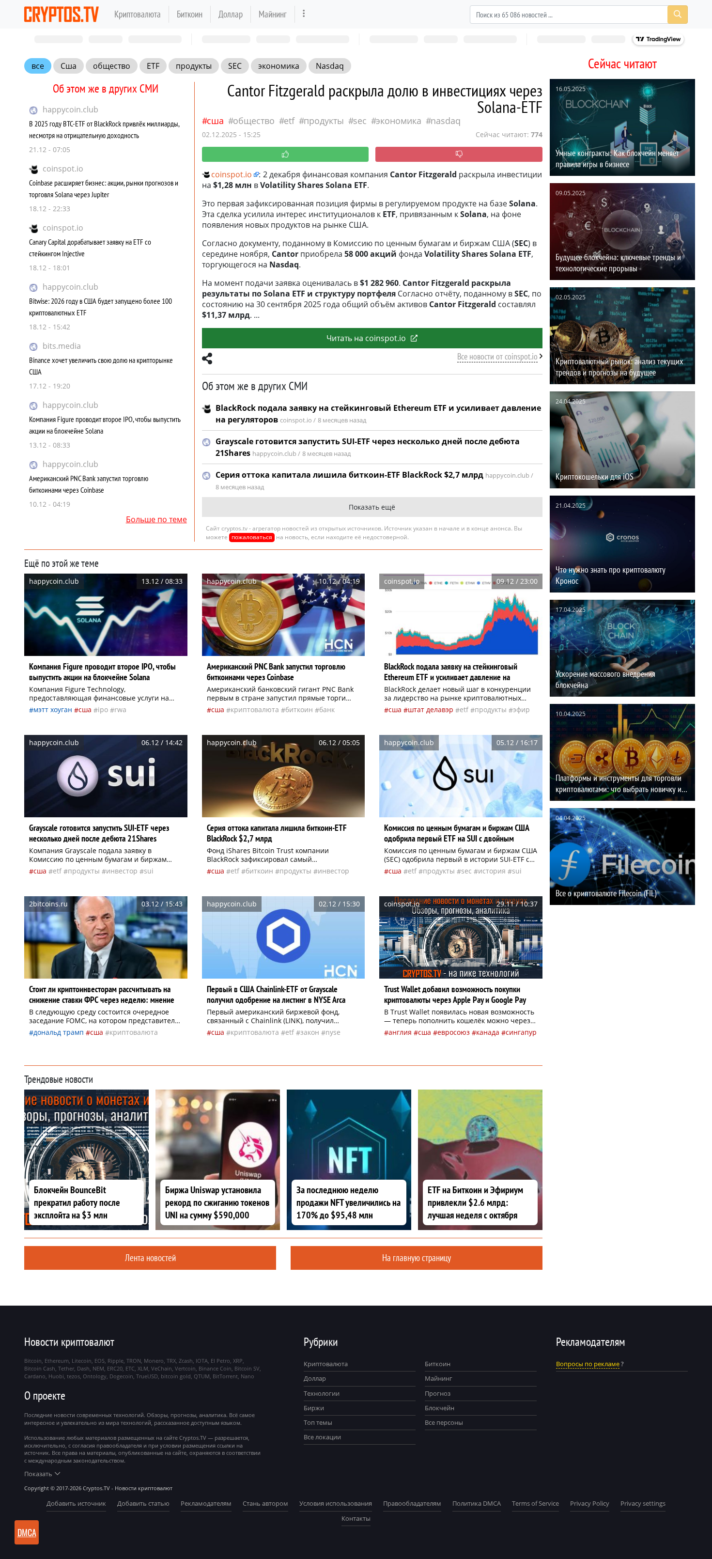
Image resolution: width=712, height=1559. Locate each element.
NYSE (333, 1032)
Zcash (186, 1360)
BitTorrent (225, 1376)
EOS (99, 1360)
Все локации (322, 1437)
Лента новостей (150, 1257)
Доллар (230, 14)
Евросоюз (453, 1032)
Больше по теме (156, 519)
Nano (247, 1376)
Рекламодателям (206, 1503)
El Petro (220, 1360)
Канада (487, 1032)
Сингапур (521, 1032)
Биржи (314, 1407)
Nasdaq (330, 66)
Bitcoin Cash (39, 1368)
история (492, 870)
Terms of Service (535, 1503)
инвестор (122, 870)
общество (111, 66)
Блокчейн (439, 1407)
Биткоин (189, 14)
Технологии (322, 1393)
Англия (400, 1032)
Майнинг (273, 14)
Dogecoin (121, 1376)
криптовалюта (255, 709)
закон (309, 1032)
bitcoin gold (176, 1376)
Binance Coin (215, 1368)
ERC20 (115, 1368)
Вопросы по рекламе (587, 1363)
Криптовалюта (137, 14)
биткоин (299, 709)
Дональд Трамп (58, 1032)
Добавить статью (143, 1503)
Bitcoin (33, 1360)
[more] (304, 14)
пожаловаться (252, 537)
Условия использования (335, 1503)
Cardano (35, 1376)
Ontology (95, 1376)
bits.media (62, 346)
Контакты (356, 1518)
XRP (238, 1360)
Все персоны (444, 1422)
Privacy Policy (589, 1503)
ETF (153, 66)
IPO (103, 709)
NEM (98, 1368)
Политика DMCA (476, 1503)
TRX (171, 1360)
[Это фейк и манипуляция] (458, 154)
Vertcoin (185, 1368)
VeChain (161, 1368)
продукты (194, 66)
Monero (154, 1360)
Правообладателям (412, 1503)
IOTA (202, 1360)
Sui (149, 870)
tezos (73, 1376)
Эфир (521, 709)
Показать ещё (372, 507)
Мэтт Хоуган (52, 709)
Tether (66, 1368)
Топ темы (318, 1422)
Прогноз (437, 1393)
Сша (69, 66)
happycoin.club (70, 109)
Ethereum (57, 1360)
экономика (278, 66)
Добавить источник (76, 1503)
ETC (130, 1368)
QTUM (202, 1376)
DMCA (26, 1532)
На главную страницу (416, 1257)
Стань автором (265, 1503)
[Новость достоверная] (285, 154)
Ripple (116, 1360)
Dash (83, 1368)
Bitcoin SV (247, 1368)
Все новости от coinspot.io (497, 356)
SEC (235, 66)
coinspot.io (63, 168)
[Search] (677, 14)
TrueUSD (147, 1376)
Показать (38, 1473)
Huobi (56, 1376)
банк (327, 709)
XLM (143, 1368)
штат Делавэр (430, 709)
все (37, 66)
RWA (120, 709)
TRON (133, 1360)
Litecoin (82, 1360)
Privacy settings (643, 1503)
